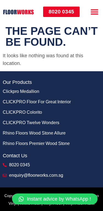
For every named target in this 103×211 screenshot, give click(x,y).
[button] (94, 11)
